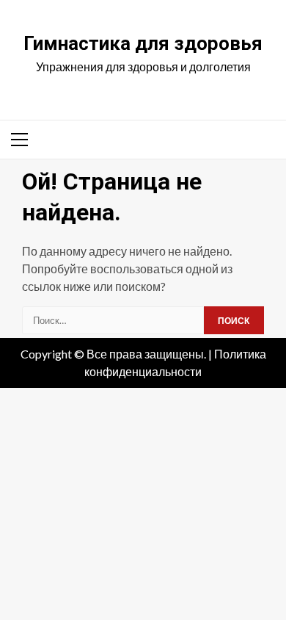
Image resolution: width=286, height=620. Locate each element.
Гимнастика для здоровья (143, 43)
